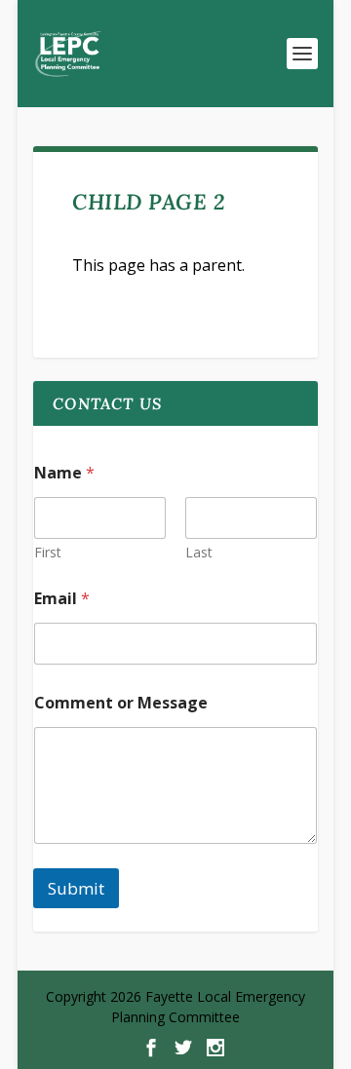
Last (199, 552)
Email (62, 599)
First (47, 552)
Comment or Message (121, 703)
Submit (76, 888)
